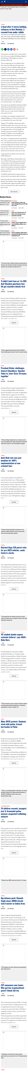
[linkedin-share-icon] (11, 50)
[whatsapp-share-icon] (2, 50)
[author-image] (3, 43)
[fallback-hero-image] (5, 203)
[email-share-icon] (14, 50)
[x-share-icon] (5, 50)
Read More (14, 323)
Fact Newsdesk (10, 43)
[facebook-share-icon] (8, 50)
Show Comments (14, 191)
